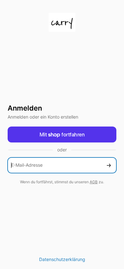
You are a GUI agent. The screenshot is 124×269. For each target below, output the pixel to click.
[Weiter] (108, 165)
